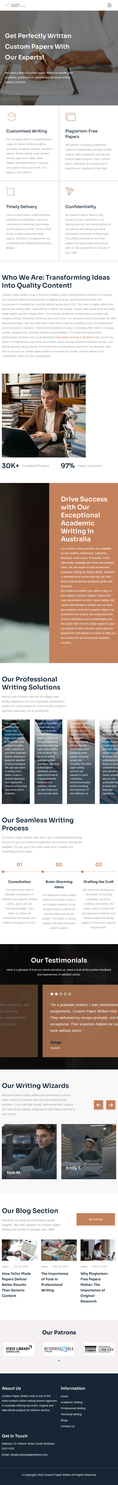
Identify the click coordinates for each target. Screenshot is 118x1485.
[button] (59, 1360)
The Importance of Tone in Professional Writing (54, 1282)
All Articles (96, 1219)
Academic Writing (71, 1402)
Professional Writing (73, 1408)
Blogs (64, 1420)
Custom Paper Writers (58, 1474)
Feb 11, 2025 (100, 1266)
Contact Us (68, 1426)
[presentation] (98, 1104)
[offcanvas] (109, 6)
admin (5, 1266)
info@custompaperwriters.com (29, 1454)
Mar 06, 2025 (60, 1266)
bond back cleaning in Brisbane (74, 337)
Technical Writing (71, 1414)
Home (64, 1396)
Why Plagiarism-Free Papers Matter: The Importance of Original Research (95, 1287)
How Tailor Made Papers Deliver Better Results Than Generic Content (16, 1285)
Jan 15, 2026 (21, 1266)
